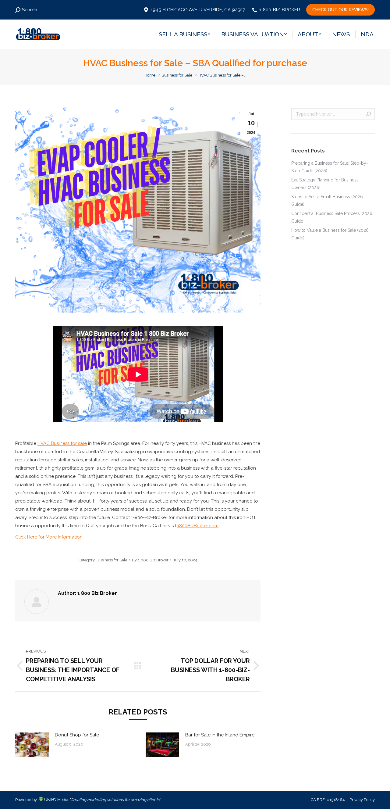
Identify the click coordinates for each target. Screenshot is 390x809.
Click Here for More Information (49, 537)
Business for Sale (112, 560)
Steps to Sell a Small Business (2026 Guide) (327, 200)
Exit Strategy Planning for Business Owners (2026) (325, 183)
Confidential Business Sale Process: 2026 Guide (331, 217)
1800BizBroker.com (197, 525)
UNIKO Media (55, 799)
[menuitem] (184, 34)
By (150, 560)
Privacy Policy (362, 799)
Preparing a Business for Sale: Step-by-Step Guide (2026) (329, 167)
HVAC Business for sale (62, 443)
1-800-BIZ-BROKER (279, 10)
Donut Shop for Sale (77, 735)
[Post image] (32, 744)
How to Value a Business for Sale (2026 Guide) (330, 234)
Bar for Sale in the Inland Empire (219, 735)
